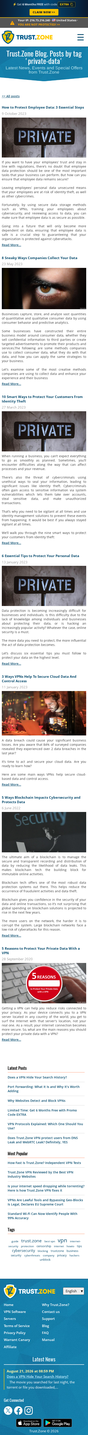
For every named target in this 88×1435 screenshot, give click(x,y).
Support (48, 1318)
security (16, 1255)
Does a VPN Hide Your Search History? (37, 1077)
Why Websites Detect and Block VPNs (36, 1100)
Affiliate (10, 1347)
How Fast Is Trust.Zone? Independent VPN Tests (44, 1163)
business (72, 1251)
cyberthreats (32, 1255)
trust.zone (31, 1241)
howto (70, 1246)
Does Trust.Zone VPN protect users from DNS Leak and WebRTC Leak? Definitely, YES (43, 1140)
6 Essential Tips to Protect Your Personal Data (40, 555)
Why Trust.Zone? (55, 1304)
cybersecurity (23, 1250)
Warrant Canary (17, 1339)
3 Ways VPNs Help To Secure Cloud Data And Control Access (39, 678)
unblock (45, 1260)
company (48, 1255)
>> (39, 24)
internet (59, 1246)
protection (27, 1246)
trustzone (57, 1251)
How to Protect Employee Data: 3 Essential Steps (43, 107)
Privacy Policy (14, 1332)
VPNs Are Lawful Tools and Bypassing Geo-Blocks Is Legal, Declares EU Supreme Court (45, 1202)
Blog (45, 1325)
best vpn (49, 1241)
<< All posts (11, 96)
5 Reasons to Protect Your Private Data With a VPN (41, 950)
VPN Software (15, 1311)
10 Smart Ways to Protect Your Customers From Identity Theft (42, 398)
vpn (62, 1240)
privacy (62, 1255)
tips (79, 1246)
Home (9, 1304)
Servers (10, 1318)
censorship (44, 1246)
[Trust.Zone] (27, 37)
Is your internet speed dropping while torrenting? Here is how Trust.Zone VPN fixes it (46, 1188)
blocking (43, 1251)
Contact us (51, 1311)
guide (15, 1241)
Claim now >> (44, 12)
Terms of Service (17, 1325)
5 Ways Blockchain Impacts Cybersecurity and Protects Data (41, 799)
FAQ (45, 1332)
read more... (11, 245)
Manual (48, 1339)
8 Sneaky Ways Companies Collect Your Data (39, 258)
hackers (74, 1255)
